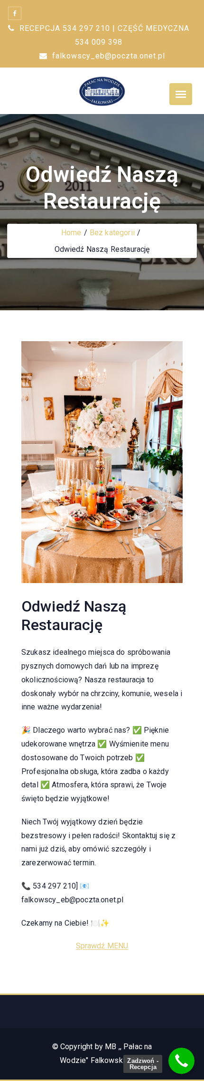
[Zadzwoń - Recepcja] (181, 1061)
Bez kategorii (112, 232)
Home (71, 232)
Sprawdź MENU (102, 945)
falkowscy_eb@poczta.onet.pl (107, 55)
